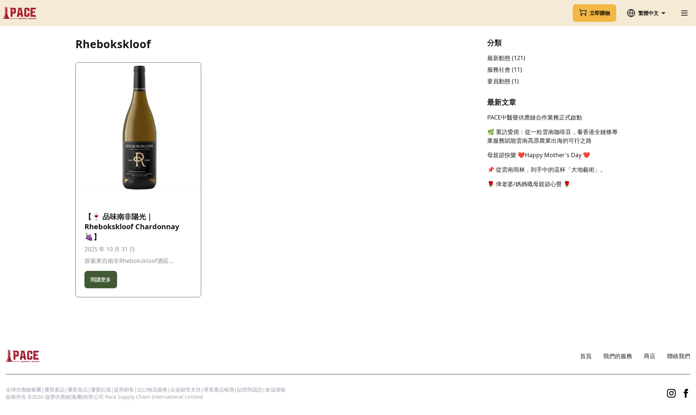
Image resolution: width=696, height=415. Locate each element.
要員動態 (498, 81)
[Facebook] (686, 393)
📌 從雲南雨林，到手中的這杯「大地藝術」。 (546, 169)
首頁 (586, 356)
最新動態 (498, 58)
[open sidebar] (684, 13)
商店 (649, 356)
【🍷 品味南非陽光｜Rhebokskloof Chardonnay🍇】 (131, 226)
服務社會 (498, 70)
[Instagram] (671, 393)
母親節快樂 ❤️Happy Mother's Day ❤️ (538, 155)
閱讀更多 (101, 279)
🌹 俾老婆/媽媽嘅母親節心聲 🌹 (529, 184)
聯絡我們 (678, 356)
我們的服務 (617, 356)
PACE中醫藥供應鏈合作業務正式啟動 (534, 117)
